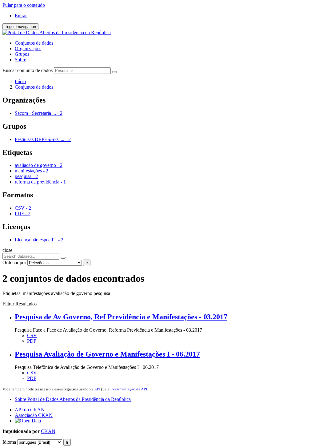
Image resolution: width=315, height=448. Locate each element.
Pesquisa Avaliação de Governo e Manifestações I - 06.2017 (107, 354)
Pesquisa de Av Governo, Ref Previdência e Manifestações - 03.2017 (121, 317)
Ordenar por (14, 262)
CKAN (48, 431)
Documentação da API (128, 389)
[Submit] (114, 72)
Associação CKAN (34, 415)
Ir (87, 262)
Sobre (20, 59)
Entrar (21, 15)
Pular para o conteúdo (23, 5)
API (97, 389)
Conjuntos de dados (34, 43)
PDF (31, 341)
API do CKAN (30, 409)
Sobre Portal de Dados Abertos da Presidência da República (73, 399)
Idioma (9, 442)
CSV (32, 335)
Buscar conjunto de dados (27, 70)
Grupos (22, 54)
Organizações (28, 48)
